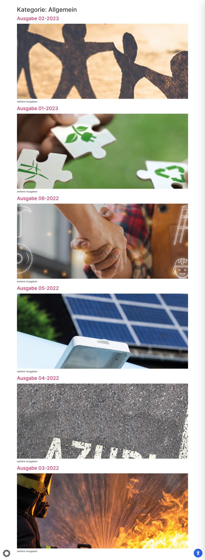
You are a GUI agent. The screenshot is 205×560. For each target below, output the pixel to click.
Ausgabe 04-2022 (38, 378)
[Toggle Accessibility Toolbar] (198, 553)
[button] (6, 553)
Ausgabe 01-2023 (37, 108)
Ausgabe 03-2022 (38, 468)
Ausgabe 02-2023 (38, 18)
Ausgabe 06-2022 (38, 198)
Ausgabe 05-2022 (38, 288)
